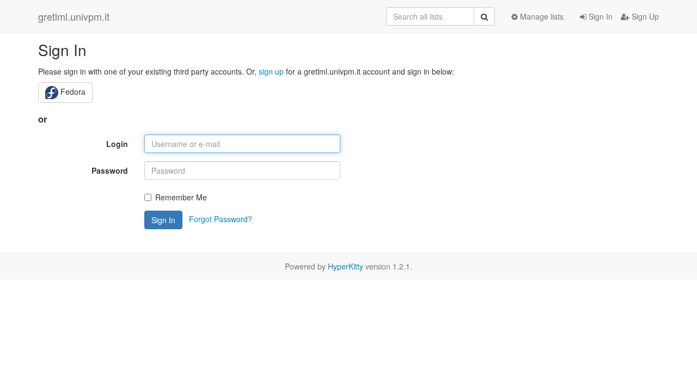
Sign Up (644, 16)
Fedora (71, 91)
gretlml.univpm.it (73, 16)
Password (109, 170)
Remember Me (181, 197)
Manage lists (541, 16)
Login (117, 143)
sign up (271, 71)
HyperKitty (345, 266)
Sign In (599, 16)
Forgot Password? (220, 218)
